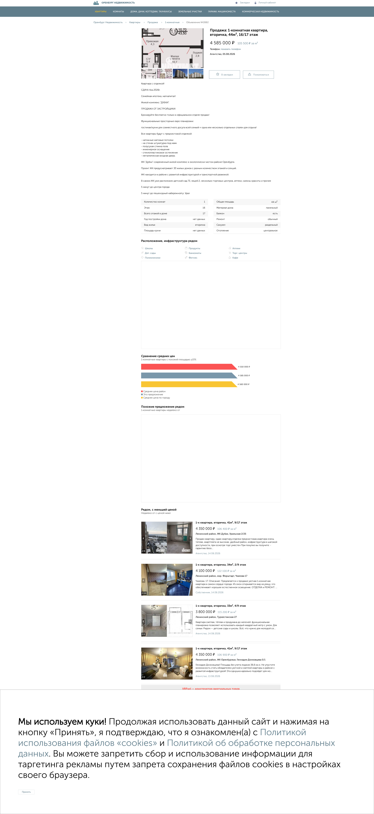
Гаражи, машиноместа (222, 12)
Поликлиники (152, 258)
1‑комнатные (172, 22)
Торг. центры (239, 253)
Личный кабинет (267, 3)
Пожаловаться (261, 75)
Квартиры (101, 12)
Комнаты (118, 12)
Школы (148, 248)
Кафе (235, 258)
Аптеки (236, 248)
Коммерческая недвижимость (260, 12)
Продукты (194, 248)
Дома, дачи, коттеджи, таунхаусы (151, 12)
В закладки (227, 75)
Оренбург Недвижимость (108, 22)
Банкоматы (194, 253)
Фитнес (192, 258)
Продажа (153, 22)
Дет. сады (150, 253)
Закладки (245, 3)
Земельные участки (190, 12)
